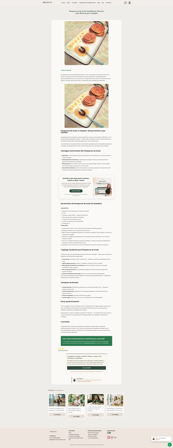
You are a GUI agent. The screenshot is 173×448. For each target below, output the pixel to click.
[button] (125, 2)
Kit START (105, 343)
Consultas (74, 2)
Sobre (68, 2)
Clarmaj (101, 444)
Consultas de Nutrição (74, 434)
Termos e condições (93, 434)
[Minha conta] (129, 2)
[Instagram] (108, 433)
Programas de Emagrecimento (87, 2)
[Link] (111, 437)
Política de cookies (92, 436)
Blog (98, 2)
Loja (103, 2)
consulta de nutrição (89, 343)
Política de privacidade (93, 432)
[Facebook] (110, 433)
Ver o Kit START (76, 191)
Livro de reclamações (93, 438)
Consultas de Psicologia (74, 436)
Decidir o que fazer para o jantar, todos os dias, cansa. (76, 179)
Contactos (108, 2)
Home (63, 2)
